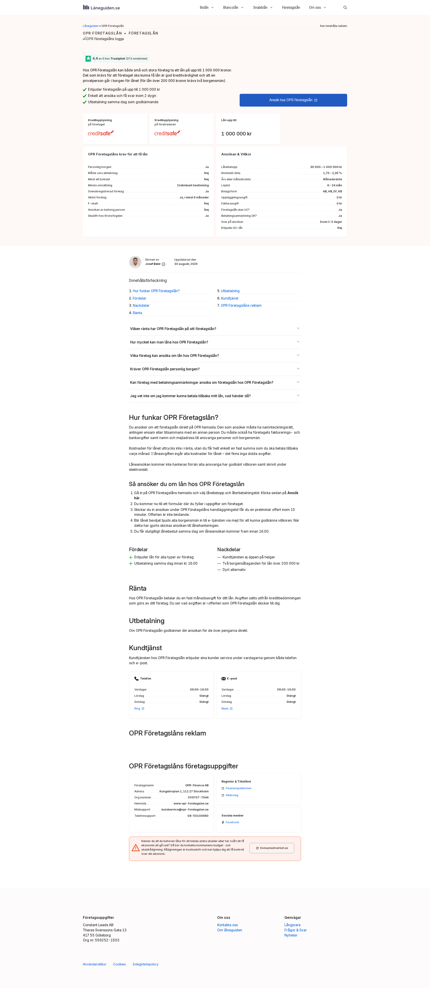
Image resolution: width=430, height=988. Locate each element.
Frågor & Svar (295, 930)
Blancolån (230, 7)
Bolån (204, 7)
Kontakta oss (227, 925)
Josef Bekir (153, 264)
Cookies (119, 964)
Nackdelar (141, 305)
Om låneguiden (229, 930)
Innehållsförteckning (148, 280)
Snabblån (260, 7)
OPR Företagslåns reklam (241, 305)
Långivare (292, 925)
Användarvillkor (94, 964)
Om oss (315, 7)
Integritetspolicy (145, 964)
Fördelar (139, 298)
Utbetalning (230, 291)
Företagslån (291, 7)
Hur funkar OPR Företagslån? (156, 291)
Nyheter (290, 935)
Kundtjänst (229, 298)
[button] (343, 7)
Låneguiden (91, 26)
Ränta (137, 313)
